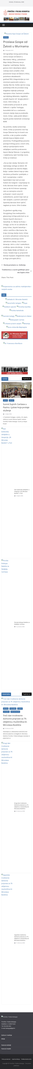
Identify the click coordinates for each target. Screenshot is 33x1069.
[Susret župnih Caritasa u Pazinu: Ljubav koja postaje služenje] (16, 390)
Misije (3, 1039)
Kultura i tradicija (6, 1035)
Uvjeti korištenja (16, 1059)
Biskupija (6, 708)
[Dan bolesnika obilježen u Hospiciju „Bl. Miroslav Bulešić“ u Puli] (7, 492)
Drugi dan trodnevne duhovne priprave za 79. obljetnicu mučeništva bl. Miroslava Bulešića (21, 805)
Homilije (20, 708)
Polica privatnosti (6, 1059)
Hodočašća (13, 708)
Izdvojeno (6, 711)
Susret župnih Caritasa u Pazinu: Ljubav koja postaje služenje (16, 407)
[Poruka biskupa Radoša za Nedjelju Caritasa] (7, 624)
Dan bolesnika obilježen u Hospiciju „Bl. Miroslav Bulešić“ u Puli (21, 491)
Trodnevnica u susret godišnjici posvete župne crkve (15, 271)
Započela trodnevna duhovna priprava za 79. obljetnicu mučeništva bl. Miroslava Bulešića (21, 937)
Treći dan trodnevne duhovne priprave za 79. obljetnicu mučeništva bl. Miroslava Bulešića (15, 720)
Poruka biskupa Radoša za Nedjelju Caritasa (22, 623)
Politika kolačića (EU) (26, 1059)
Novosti (6, 37)
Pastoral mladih (6, 1049)
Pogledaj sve (27, 378)
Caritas (5, 400)
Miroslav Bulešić (15, 711)
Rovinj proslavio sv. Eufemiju (15, 265)
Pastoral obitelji (6, 1045)
